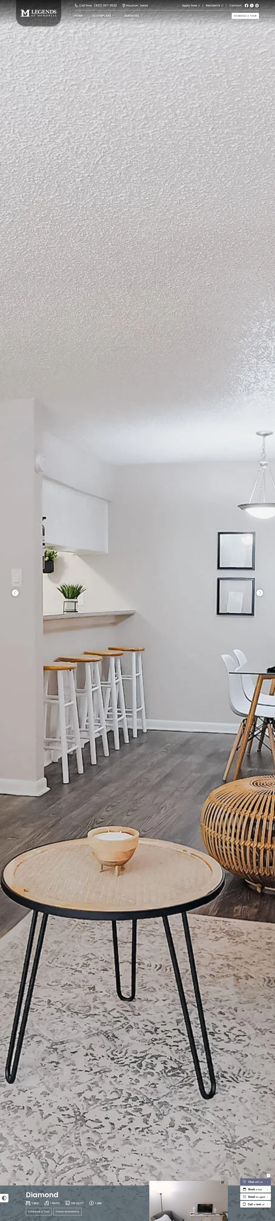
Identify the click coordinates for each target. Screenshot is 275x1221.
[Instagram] (257, 5)
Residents (213, 5)
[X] (252, 5)
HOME (78, 16)
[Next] (259, 593)
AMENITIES (131, 16)
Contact (235, 5)
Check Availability (67, 1211)
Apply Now (189, 5)
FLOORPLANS (102, 16)
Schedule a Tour (245, 15)
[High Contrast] (4, 1198)
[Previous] (15, 593)
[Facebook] (246, 5)
